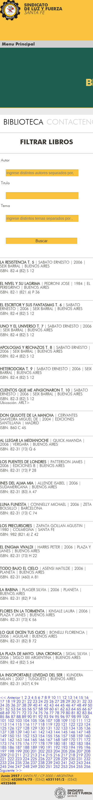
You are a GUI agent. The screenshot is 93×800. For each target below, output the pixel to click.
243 (79, 763)
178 (41, 744)
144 (56, 732)
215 (49, 755)
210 (11, 755)
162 (11, 740)
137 (3, 732)
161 (3, 740)
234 (11, 763)
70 (13, 713)
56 (29, 709)
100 (85, 717)
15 (81, 698)
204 (56, 751)
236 (26, 763)
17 (2, 701)
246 (11, 767)
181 (64, 744)
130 (41, 728)
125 (3, 728)
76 (46, 713)
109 (64, 721)
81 (73, 713)
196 (87, 747)
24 (40, 701)
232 (87, 759)
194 (72, 747)
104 (26, 721)
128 (26, 728)
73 (29, 713)
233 (3, 763)
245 (3, 767)
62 (62, 709)
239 (49, 763)
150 (11, 736)
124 (87, 724)
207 (79, 751)
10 (53, 698)
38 (24, 705)
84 (90, 713)
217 (64, 755)
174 (11, 744)
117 (34, 724)
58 (40, 709)
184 (87, 744)
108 (56, 721)
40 (35, 705)
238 (41, 763)
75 (40, 713)
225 (34, 759)
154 (41, 736)
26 (51, 701)
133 (64, 728)
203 (49, 751)
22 (29, 701)
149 (3, 736)
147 (79, 732)
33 (90, 701)
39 (29, 705)
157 (64, 736)
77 (51, 713)
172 (87, 740)
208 (87, 751)
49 (84, 705)
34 (2, 705)
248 (26, 767)
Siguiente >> (11, 770)
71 (18, 713)
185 (3, 747)
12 (64, 698)
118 (41, 724)
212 (26, 755)
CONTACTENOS (69, 122)
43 (51, 705)
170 (72, 740)
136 (87, 728)
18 (7, 701)
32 (84, 701)
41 (40, 705)
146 (72, 732)
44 (57, 705)
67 (90, 709)
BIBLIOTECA (23, 122)
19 (13, 701)
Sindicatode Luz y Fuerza (43, 9)
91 (35, 717)
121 (64, 724)
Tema (5, 206)
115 (18, 724)
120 (56, 724)
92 (40, 717)
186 (11, 747)
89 (24, 717)
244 (87, 763)
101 (3, 721)
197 (3, 751)
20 (18, 701)
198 (11, 751)
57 (35, 709)
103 (18, 721)
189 (34, 747)
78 (57, 713)
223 (18, 759)
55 (24, 709)
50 (90, 705)
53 (13, 709)
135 (79, 728)
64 (73, 709)
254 (72, 767)
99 (79, 717)
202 (41, 751)
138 (11, 732)
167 (49, 740)
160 (87, 736)
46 (68, 705)
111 (79, 721)
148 (87, 732)
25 (46, 701)
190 (41, 747)
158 (72, 736)
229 (64, 759)
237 (34, 763)
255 (79, 767)
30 (73, 701)
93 (46, 717)
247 (18, 767)
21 (24, 701)
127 (18, 728)
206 (72, 751)
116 (26, 724)
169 (64, 740)
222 (11, 759)
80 (68, 713)
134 (72, 728)
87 (13, 717)
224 (26, 759)
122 (72, 724)
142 (41, 732)
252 (56, 767)
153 (34, 736)
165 (34, 740)
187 (18, 747)
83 (84, 713)
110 (72, 721)
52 (7, 709)
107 (49, 721)
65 (79, 709)
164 (26, 740)
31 (79, 701)
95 (57, 717)
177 (34, 744)
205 (64, 751)
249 (34, 767)
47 (73, 705)
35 (7, 705)
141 (34, 732)
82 (79, 713)
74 (35, 713)
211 (18, 755)
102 (11, 721)
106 (41, 721)
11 (59, 698)
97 (68, 717)
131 (49, 728)
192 (56, 747)
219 (79, 755)
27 (57, 701)
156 (56, 736)
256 (87, 767)
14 (75, 698)
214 (41, 755)
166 (41, 740)
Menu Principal (18, 44)
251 (49, 767)
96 (62, 717)
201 (34, 751)
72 (24, 713)
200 (26, 751)
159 (79, 736)
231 (79, 759)
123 (79, 724)
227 (49, 759)
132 (56, 728)
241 (64, 763)
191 (49, 747)
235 (18, 763)
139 (18, 732)
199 (18, 751)
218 (72, 755)
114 (11, 724)
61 (57, 709)
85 (2, 717)
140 (26, 732)
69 (7, 713)
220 (87, 755)
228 (56, 759)
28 (62, 701)
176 (26, 744)
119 (49, 724)
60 (51, 709)
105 (34, 721)
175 (18, 744)
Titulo (5, 183)
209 (3, 755)
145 (64, 732)
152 (26, 736)
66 (84, 709)
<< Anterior (10, 698)
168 (56, 740)
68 (2, 713)
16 (86, 698)
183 (79, 744)
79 (62, 713)
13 (70, 698)
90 (29, 717)
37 (18, 705)
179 (49, 744)
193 (64, 747)
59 (46, 709)
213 (34, 755)
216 (56, 755)
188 (26, 747)
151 (18, 736)
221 (3, 759)
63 (68, 709)
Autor (5, 160)
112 (87, 721)
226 (41, 759)
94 (51, 717)
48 (79, 705)
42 (46, 705)
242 (72, 763)
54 (18, 709)
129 (34, 728)
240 (56, 763)
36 (13, 705)
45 (62, 705)
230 (72, 759)
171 (79, 740)
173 (3, 744)
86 (7, 717)
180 (56, 744)
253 (64, 767)
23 (35, 701)
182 (72, 744)
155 (49, 736)
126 (11, 728)
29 (68, 701)
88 (18, 717)
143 (49, 732)
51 (2, 709)
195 (79, 747)
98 (73, 717)
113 (3, 724)
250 (41, 767)
